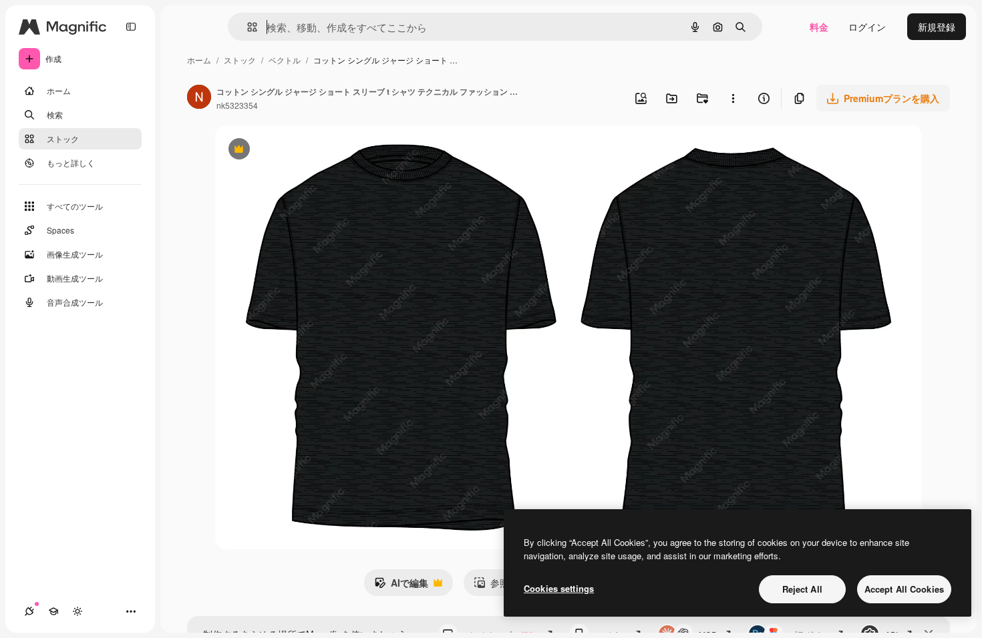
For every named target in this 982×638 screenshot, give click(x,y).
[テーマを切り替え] (77, 611)
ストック (240, 59)
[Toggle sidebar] (131, 26)
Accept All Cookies (904, 589)
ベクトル (285, 59)
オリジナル (307, 150)
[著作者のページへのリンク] (199, 98)
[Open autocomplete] (246, 27)
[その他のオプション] (732, 98)
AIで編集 (401, 586)
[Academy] (53, 611)
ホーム (199, 59)
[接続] (29, 611)
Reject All (802, 589)
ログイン (867, 26)
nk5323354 (237, 105)
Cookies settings (559, 588)
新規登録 (936, 26)
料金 (819, 26)
